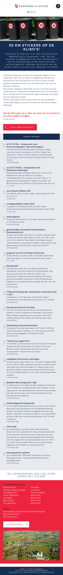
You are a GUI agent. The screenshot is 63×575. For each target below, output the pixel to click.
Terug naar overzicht (22, 127)
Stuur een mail (14, 524)
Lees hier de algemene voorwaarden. (31, 571)
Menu (32, 12)
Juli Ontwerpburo (28, 572)
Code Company (48, 572)
